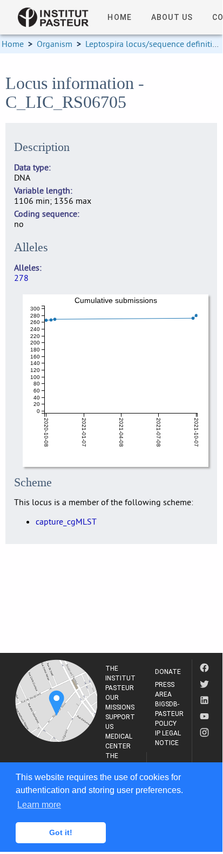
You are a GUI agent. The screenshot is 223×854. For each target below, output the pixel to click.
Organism (54, 43)
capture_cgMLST (66, 521)
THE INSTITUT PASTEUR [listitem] (120, 678)
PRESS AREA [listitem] (164, 689)
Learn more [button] (39, 804)
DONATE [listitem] (168, 672)
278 (21, 277)
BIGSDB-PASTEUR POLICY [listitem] (169, 713)
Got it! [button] (60, 832)
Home (13, 43)
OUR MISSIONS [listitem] (119, 702)
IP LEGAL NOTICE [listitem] (168, 738)
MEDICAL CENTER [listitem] (118, 741)
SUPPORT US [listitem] (120, 722)
